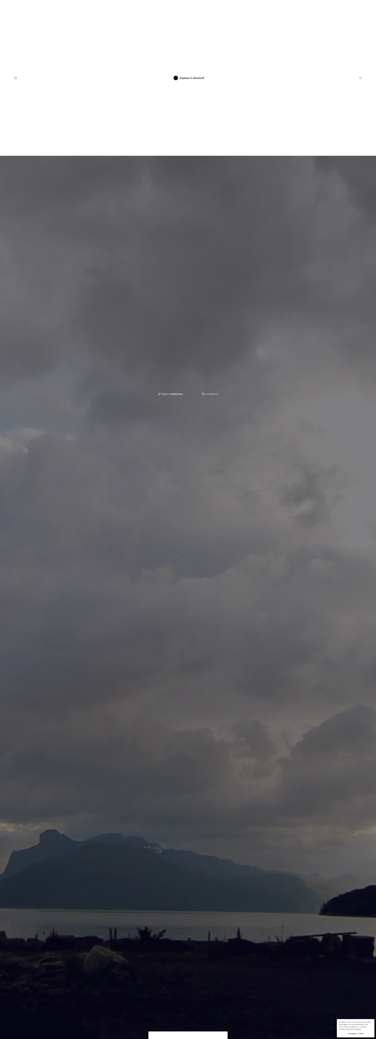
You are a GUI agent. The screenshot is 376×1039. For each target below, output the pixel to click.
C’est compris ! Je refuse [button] (355, 1033)
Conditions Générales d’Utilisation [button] (350, 1029)
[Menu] (15, 78)
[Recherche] (360, 78)
